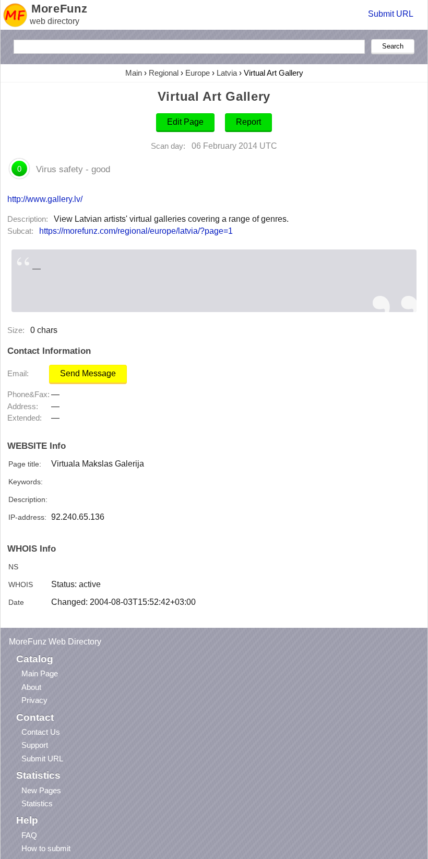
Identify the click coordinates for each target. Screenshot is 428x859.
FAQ (29, 835)
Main (133, 72)
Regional (164, 72)
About (31, 687)
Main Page (39, 673)
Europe (197, 72)
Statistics (37, 803)
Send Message (88, 373)
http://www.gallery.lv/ (44, 199)
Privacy (34, 700)
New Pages (41, 790)
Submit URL (390, 13)
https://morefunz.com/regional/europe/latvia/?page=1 (136, 230)
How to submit (45, 848)
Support (34, 745)
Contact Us (40, 731)
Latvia (227, 72)
